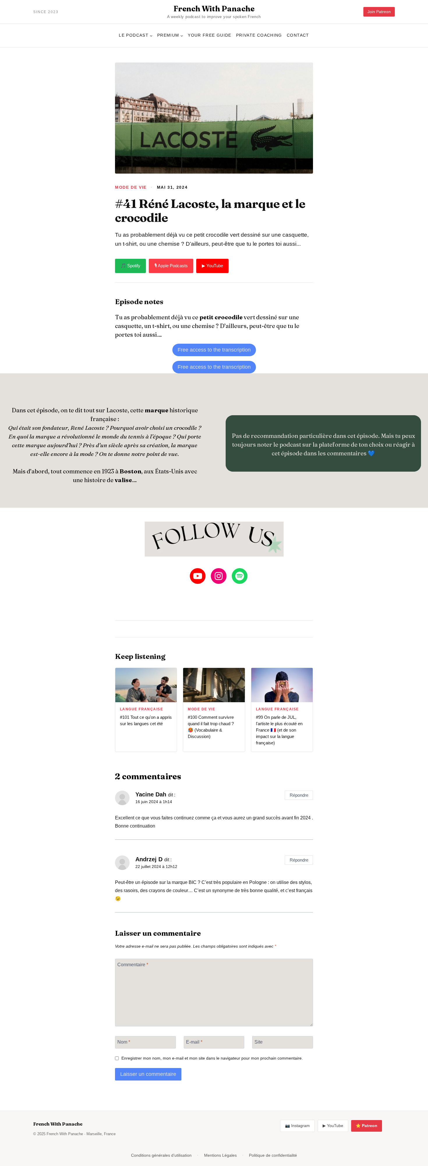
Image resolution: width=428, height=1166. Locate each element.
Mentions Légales (220, 1155)
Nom (123, 1041)
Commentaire (132, 964)
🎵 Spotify (130, 265)
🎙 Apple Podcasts (171, 265)
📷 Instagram (297, 1126)
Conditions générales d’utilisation (161, 1155)
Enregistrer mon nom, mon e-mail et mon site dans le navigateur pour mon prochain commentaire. (212, 1058)
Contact (298, 35)
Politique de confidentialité (273, 1155)
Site (258, 1041)
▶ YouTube (212, 265)
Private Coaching (259, 35)
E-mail (194, 1041)
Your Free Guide (209, 35)
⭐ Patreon (366, 1126)
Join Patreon (379, 11)
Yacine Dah (150, 794)
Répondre (299, 795)
